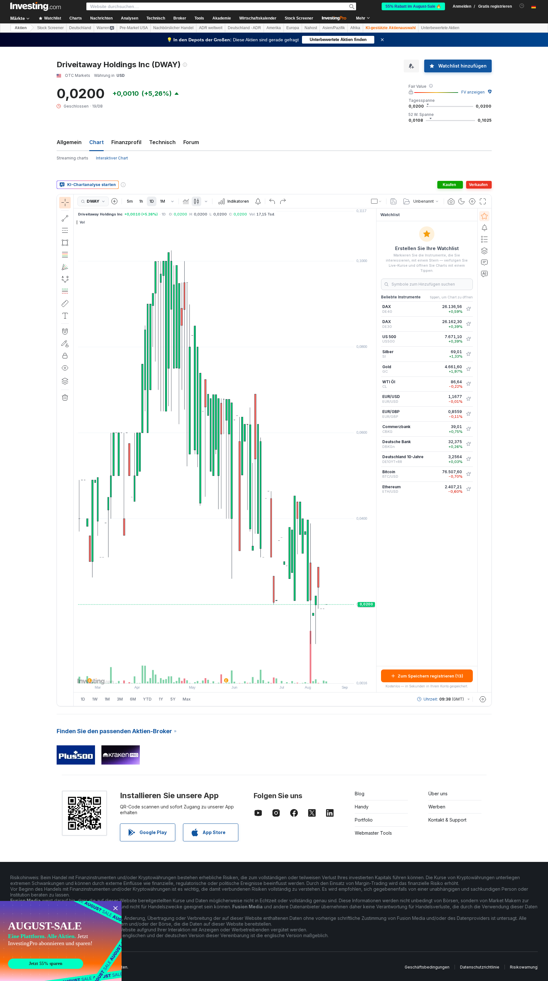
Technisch (162, 142)
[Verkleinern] (207, 675)
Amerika (273, 28)
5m (130, 201)
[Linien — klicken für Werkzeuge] (65, 218)
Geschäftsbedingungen (427, 967)
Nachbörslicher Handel (173, 28)
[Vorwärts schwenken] (233, 675)
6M (133, 699)
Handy (362, 806)
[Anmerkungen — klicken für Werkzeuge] (65, 315)
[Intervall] (172, 201)
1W (95, 699)
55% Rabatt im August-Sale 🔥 (413, 6)
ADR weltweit (210, 28)
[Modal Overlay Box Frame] (61, 941)
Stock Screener (299, 18)
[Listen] (484, 239)
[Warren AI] (484, 274)
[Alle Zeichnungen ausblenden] (65, 368)
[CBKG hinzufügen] (468, 429)
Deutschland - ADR (244, 28)
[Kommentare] (484, 262)
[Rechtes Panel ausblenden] (374, 450)
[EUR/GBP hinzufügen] (468, 413)
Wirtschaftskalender (257, 18)
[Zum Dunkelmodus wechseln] (461, 201)
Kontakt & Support (447, 820)
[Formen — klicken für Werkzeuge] (65, 242)
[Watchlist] (484, 216)
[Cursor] (65, 202)
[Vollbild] (483, 201)
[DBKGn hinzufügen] (468, 444)
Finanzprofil (126, 142)
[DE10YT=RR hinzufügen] (468, 459)
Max (187, 699)
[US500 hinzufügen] (468, 339)
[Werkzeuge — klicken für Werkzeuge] (65, 303)
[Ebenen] (65, 381)
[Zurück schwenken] (225, 675)
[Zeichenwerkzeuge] (75, 450)
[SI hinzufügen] (468, 354)
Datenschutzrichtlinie (479, 967)
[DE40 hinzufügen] (468, 308)
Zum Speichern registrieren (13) (430, 675)
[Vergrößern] (216, 675)
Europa (292, 28)
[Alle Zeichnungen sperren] (65, 355)
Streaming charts (72, 158)
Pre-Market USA (134, 28)
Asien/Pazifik (333, 28)
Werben (436, 806)
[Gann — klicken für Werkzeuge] (65, 267)
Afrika (355, 28)
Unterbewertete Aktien (440, 28)
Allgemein (69, 142)
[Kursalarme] (258, 201)
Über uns (438, 793)
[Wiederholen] (283, 201)
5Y (173, 699)
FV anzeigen (473, 92)
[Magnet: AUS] (65, 331)
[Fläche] (186, 201)
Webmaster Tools (373, 833)
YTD (147, 699)
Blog (359, 793)
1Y (161, 699)
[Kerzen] (196, 201)
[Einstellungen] (483, 699)
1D (151, 201)
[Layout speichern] (393, 201)
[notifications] (522, 6)
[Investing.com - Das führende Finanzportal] (35, 6)
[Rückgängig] (272, 201)
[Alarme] (484, 228)
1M (162, 201)
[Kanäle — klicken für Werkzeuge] (65, 230)
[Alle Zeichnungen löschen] (65, 397)
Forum (191, 142)
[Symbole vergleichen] (114, 201)
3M (120, 699)
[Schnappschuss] (451, 201)
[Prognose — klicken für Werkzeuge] (65, 291)
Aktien (21, 28)
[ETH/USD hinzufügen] (468, 489)
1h (141, 201)
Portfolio (364, 820)
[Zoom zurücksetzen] (242, 675)
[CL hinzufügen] (468, 383)
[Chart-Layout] (376, 201)
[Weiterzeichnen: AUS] (65, 343)
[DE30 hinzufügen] (468, 324)
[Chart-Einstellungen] (472, 201)
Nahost (311, 28)
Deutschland (80, 28)
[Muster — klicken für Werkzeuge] (65, 279)
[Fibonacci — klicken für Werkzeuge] (65, 255)
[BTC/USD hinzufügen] (468, 474)
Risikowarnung (523, 967)
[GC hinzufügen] (468, 369)
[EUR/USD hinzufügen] (468, 398)
